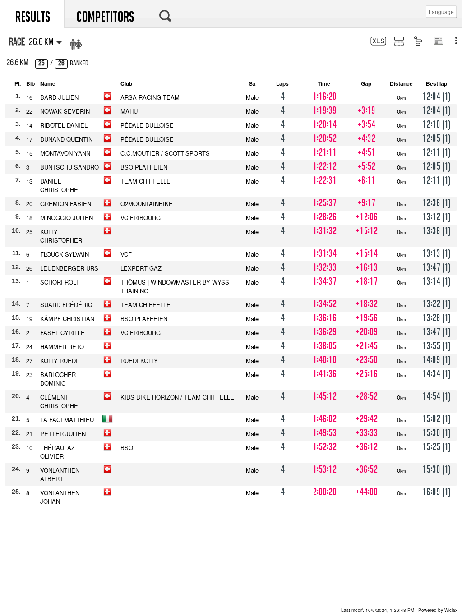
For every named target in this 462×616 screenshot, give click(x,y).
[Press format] (438, 41)
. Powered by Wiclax (399, 610)
